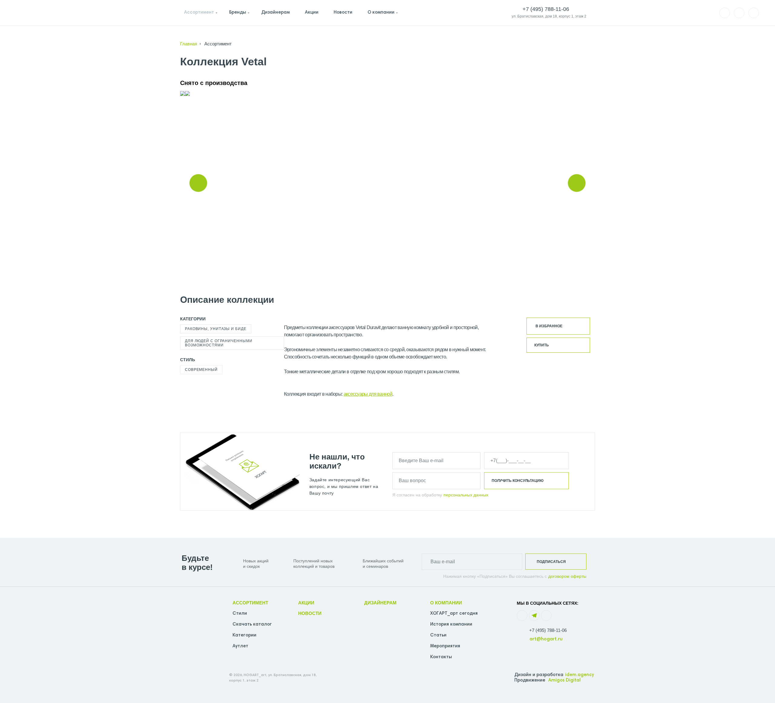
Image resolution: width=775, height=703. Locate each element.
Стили (239, 613)
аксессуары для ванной (368, 394)
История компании (451, 624)
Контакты (441, 657)
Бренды (237, 12)
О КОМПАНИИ (446, 602)
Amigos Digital (564, 680)
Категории (244, 635)
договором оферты (567, 576)
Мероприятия (445, 646)
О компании (381, 12)
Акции (311, 12)
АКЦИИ (306, 602)
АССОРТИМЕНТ (250, 602)
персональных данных (466, 494)
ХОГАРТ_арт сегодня (454, 613)
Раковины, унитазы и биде (215, 329)
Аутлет (240, 646)
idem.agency (579, 675)
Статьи (438, 635)
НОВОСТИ (310, 613)
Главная (188, 43)
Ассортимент (199, 12)
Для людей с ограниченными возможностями (218, 343)
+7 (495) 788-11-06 (548, 630)
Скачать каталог (252, 624)
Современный (201, 370)
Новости (343, 12)
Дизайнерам (275, 12)
